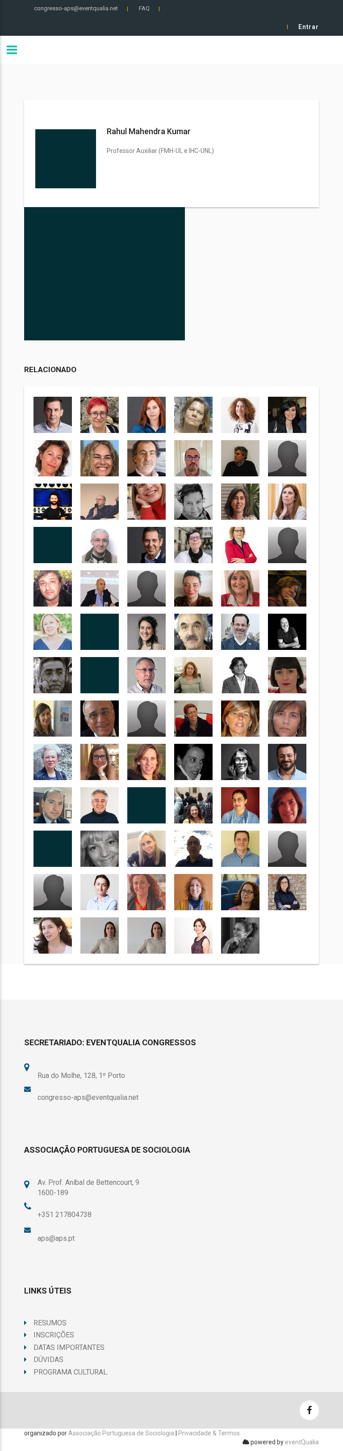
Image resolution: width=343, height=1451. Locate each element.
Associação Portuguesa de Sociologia (121, 1433)
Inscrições (53, 1335)
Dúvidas (48, 1359)
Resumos (50, 1323)
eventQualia (302, 1442)
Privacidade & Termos (209, 1433)
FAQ (144, 8)
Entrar (308, 26)
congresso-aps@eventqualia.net (76, 8)
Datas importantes (69, 1347)
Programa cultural (70, 1372)
